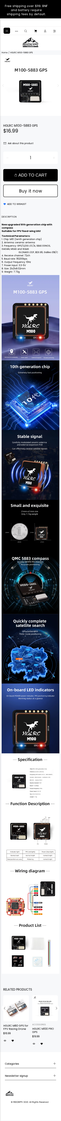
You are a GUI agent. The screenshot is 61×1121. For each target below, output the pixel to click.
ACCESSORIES (39, 1024)
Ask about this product (21, 143)
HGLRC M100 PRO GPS (43, 1030)
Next (58, 85)
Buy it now (30, 191)
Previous (3, 85)
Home (4, 52)
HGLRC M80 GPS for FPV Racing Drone (15, 1027)
